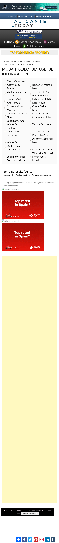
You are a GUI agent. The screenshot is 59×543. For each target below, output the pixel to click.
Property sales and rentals (15, 100)
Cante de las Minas (39, 108)
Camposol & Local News (17, 115)
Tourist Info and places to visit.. (41, 93)
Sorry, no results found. (18, 172)
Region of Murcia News (42, 86)
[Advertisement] (29, 379)
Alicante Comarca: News (42, 140)
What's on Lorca (41, 124)
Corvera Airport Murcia (16, 108)
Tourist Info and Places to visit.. (41, 133)
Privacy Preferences (30, 513)
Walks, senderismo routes (17, 93)
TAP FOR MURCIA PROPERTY (29, 52)
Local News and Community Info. (41, 115)
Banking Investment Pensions (13, 131)
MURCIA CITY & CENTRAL (22, 61)
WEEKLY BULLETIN (43, 16)
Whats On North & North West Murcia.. (42, 156)
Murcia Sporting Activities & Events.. (16, 84)
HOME (6, 61)
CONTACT (12, 16)
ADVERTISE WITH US (26, 16)
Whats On (12, 142)
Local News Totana (42, 149)
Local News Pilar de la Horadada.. (16, 158)
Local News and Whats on (16, 122)
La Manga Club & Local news (41, 100)
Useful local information (13, 147)
